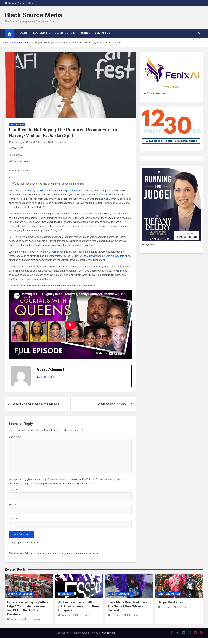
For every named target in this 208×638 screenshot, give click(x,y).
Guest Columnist (37, 142)
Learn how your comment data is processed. (76, 553)
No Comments (58, 142)
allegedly (105, 194)
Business (12, 594)
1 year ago (15, 619)
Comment (15, 436)
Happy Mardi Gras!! (171, 602)
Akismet (38, 483)
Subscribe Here (65, 33)
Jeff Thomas (33, 619)
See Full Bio (44, 376)
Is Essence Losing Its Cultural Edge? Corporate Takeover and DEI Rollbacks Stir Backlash (28, 608)
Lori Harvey (29, 251)
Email (12, 504)
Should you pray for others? (113, 403)
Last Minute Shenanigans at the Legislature (36, 403)
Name (13, 490)
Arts (110, 594)
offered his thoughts (113, 255)
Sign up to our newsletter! (25, 542)
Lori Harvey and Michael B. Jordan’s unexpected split (51, 190)
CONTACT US (102, 33)
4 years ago (18, 142)
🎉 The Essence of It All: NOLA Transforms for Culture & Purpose (78, 606)
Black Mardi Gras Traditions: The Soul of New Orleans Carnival (128, 606)
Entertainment (17, 124)
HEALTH (22, 33)
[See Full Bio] (54, 376)
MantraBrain (108, 632)
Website (13, 518)
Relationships (41, 33)
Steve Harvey (89, 255)
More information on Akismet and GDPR (74, 483)
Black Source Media (34, 15)
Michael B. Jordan (49, 251)
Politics (84, 33)
